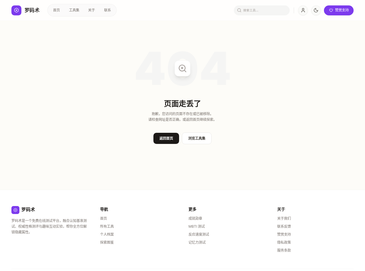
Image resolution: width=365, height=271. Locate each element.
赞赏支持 (284, 234)
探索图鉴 (107, 242)
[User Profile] (303, 10)
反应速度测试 (198, 234)
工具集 (74, 10)
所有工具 (107, 226)
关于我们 (284, 218)
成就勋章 (195, 218)
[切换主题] (316, 10)
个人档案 (107, 234)
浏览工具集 (196, 138)
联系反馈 (284, 226)
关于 (91, 10)
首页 (56, 10)
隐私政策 (284, 242)
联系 (107, 10)
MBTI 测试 (196, 226)
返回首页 (166, 138)
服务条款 (284, 250)
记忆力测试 (197, 242)
